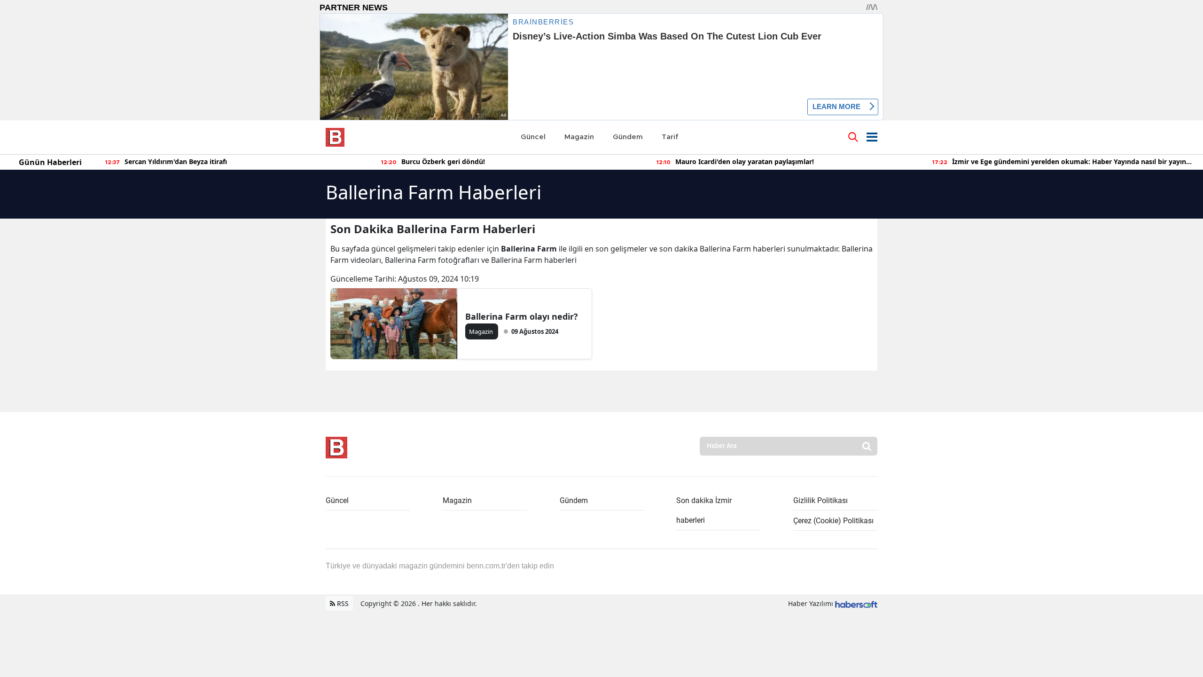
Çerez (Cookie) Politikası (833, 520)
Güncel (337, 500)
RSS (342, 603)
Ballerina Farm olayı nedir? (521, 316)
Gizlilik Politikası (820, 500)
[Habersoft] (856, 603)
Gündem (574, 500)
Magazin (457, 500)
